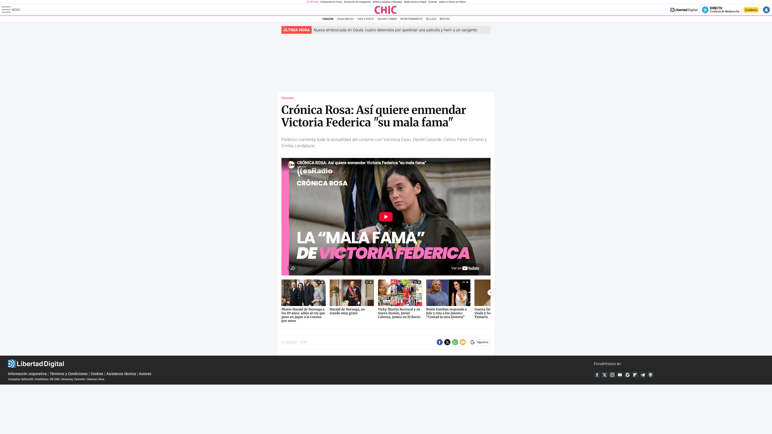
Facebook (597, 375)
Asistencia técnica (121, 373)
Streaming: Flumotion (73, 379)
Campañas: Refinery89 (20, 379)
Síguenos (482, 342)
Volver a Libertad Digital (683, 9)
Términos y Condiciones (69, 373)
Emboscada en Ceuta (331, 2)
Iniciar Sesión (766, 9)
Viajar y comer (387, 18)
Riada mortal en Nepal (415, 2)
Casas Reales (345, 18)
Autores (145, 373)
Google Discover (627, 375)
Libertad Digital (301, 364)
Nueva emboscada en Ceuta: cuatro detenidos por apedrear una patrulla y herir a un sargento (395, 30)
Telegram (643, 375)
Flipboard (635, 375)
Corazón (328, 18)
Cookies (97, 373)
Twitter (605, 375)
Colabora (751, 10)
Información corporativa (27, 373)
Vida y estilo (365, 18)
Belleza (431, 18)
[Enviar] (455, 342)
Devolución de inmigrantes (357, 2)
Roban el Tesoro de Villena (452, 2)
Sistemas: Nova (95, 379)
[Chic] (385, 10)
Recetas (445, 18)
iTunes (650, 375)
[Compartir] (440, 342)
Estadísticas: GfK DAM (47, 379)
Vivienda (432, 2)
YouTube (620, 375)
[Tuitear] (447, 342)
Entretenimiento (411, 18)
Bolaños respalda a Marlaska (387, 2)
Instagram (612, 375)
